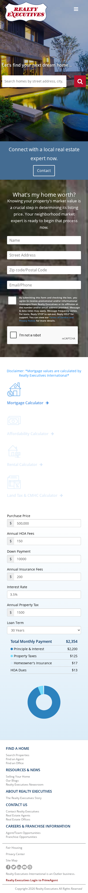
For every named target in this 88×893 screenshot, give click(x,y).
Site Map (11, 860)
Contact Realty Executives (22, 811)
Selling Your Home (18, 777)
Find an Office (15, 763)
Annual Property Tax (22, 605)
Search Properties (17, 755)
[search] (80, 82)
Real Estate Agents (18, 815)
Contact (44, 170)
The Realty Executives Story (24, 798)
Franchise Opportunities (21, 837)
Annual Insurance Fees (25, 569)
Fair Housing (14, 848)
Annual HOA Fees (20, 533)
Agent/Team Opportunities (23, 833)
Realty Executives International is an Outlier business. (40, 874)
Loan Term (15, 623)
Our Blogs (12, 781)
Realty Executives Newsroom (24, 785)
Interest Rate (17, 587)
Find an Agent (15, 759)
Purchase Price (18, 516)
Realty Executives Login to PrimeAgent (32, 880)
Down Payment (19, 551)
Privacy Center (15, 854)
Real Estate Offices (18, 819)
